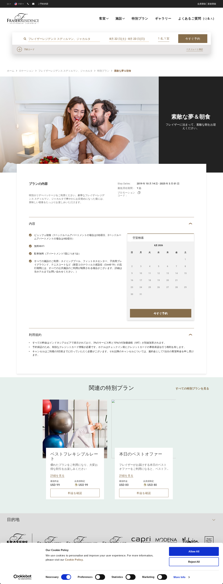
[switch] (100, 577)
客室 (102, 18)
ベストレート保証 (194, 49)
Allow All (194, 551)
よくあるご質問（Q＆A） (197, 18)
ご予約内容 (43, 4)
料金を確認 (75, 493)
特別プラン (140, 18)
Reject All (194, 561)
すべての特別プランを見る (192, 388)
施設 (119, 18)
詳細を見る (57, 475)
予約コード (29, 49)
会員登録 (201, 4)
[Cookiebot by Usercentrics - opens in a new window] (22, 577)
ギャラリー (163, 18)
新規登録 (212, 4)
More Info (179, 577)
